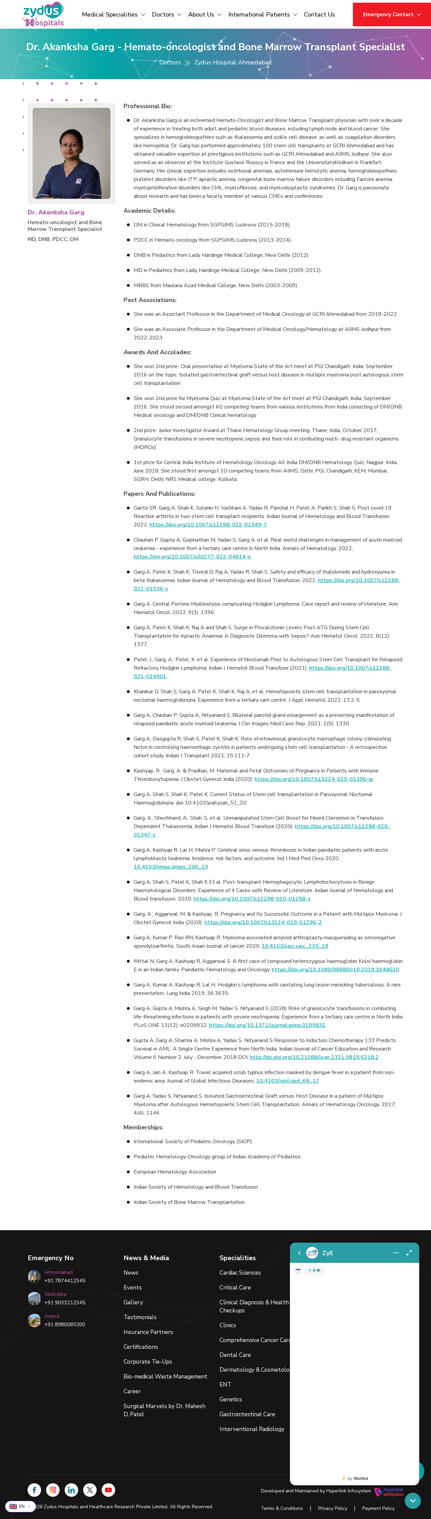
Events (133, 1288)
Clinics (228, 1325)
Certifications (141, 1347)
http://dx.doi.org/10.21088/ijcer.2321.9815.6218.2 (314, 1057)
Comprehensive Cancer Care (256, 1340)
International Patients (259, 14)
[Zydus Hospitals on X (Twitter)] (90, 1490)
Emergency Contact (388, 14)
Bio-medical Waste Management (165, 1376)
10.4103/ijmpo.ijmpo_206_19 (171, 867)
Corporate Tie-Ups (148, 1362)
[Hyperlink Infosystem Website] (388, 1491)
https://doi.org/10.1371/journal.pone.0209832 (267, 1025)
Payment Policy (378, 1508)
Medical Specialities (110, 14)
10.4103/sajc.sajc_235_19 (295, 946)
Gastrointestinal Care (247, 1414)
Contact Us (319, 14)
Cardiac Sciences (240, 1273)
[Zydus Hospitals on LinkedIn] (71, 1490)
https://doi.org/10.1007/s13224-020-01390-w (314, 779)
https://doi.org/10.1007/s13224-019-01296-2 (263, 922)
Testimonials (140, 1317)
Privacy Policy (332, 1508)
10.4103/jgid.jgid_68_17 (287, 1081)
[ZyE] (354, 1364)
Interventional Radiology (252, 1429)
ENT (225, 1385)
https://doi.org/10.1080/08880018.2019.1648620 (335, 969)
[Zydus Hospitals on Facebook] (34, 1490)
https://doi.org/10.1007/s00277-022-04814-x (192, 556)
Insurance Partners (148, 1332)
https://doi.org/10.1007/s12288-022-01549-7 (208, 524)
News (131, 1273)
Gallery (133, 1302)
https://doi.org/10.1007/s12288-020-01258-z (252, 899)
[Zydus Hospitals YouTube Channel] (108, 1490)
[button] (413, 1501)
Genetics (231, 1399)
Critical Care (235, 1288)
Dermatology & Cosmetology (258, 1370)
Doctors (163, 14)
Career (132, 1391)
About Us (201, 14)
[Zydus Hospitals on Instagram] (53, 1490)
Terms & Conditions (282, 1508)
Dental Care (235, 1355)
